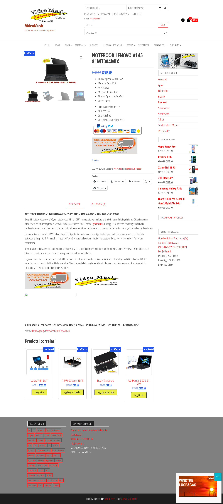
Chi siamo (174, 45)
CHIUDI (218, 476)
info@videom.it (95, 18)
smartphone (42, 465)
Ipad (54, 450)
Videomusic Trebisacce (37, 480)
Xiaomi (56, 485)
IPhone (61, 450)
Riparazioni (159, 45)
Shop (67, 45)
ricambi (41, 460)
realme (56, 455)
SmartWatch (163, 114)
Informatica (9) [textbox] (125, 33)
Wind (40, 485)
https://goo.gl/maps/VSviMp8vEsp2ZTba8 (50, 331)
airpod (30, 435)
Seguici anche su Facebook (171, 217)
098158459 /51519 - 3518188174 (172, 247)
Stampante (32, 470)
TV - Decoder (164, 131)
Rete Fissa (32, 460)
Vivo (61, 480)
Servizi (130, 45)
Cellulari (48, 440)
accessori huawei (53, 430)
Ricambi (161, 96)
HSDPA (55, 445)
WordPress (110, 499)
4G (29, 430)
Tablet (161, 119)
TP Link (49, 475)
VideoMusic (34, 26)
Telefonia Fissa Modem (168, 125)
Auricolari (31, 440)
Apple (160, 85)
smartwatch (53, 465)
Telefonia (79, 45)
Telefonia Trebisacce (36, 475)
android (39, 435)
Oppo (49, 455)
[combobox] (126, 32)
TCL (47, 470)
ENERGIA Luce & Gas (112, 45)
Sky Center (143, 45)
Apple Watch (56, 435)
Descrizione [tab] (74, 204)
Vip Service (52, 480)
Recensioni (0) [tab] (98, 204)
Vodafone (32, 485)
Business (94, 45)
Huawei (31, 450)
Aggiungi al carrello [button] (72, 392)
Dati (29, 445)
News (57, 45)
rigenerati (50, 460)
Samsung (31, 465)
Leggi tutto (39, 392)
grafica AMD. (98, 224)
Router (58, 460)
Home (46, 45)
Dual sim (43, 445)
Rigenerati (162, 102)
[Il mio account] (183, 20)
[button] (81, 57)
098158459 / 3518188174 (82, 439)
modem (31, 455)
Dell (35, 445)
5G (34, 430)
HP (50, 445)
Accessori (162, 79)
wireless (48, 485)
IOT (48, 450)
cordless (57, 440)
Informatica (118, 168)
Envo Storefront (130, 499)
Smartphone (163, 108)
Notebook (138, 168)
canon (40, 440)
